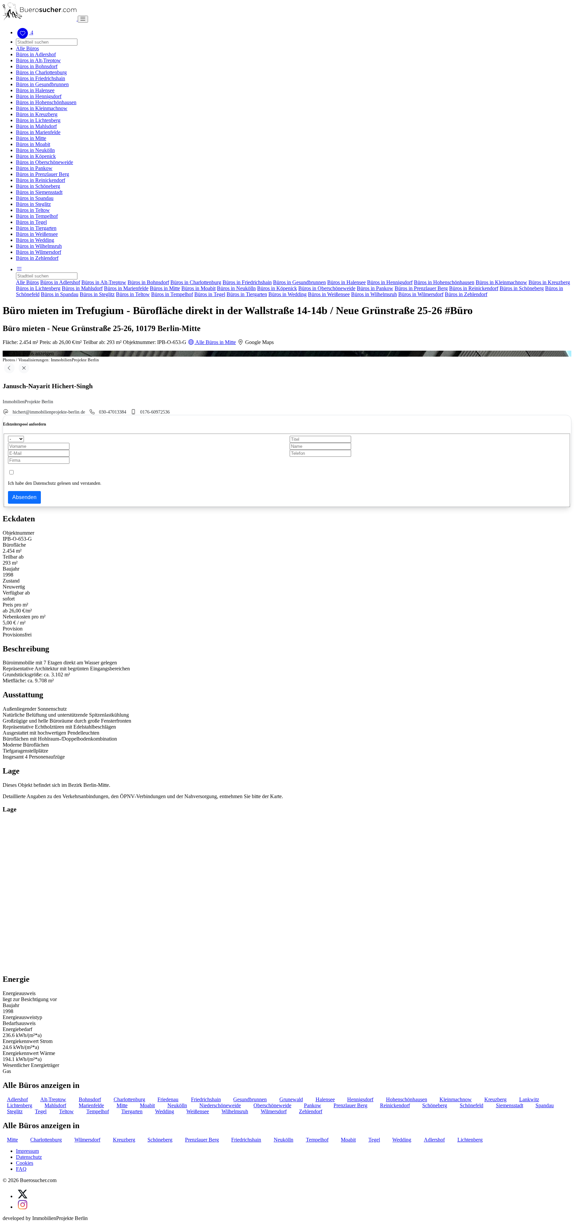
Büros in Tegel (31, 222)
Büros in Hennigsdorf (38, 96)
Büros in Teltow (33, 210)
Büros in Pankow (34, 168)
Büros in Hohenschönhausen (46, 102)
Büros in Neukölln (35, 150)
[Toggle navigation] (83, 19)
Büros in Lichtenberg (38, 120)
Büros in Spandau (34, 198)
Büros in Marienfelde (38, 132)
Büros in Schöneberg (38, 186)
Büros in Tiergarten (36, 228)
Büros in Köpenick (36, 156)
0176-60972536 (155, 412)
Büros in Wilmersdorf (38, 252)
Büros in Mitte (31, 138)
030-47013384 (112, 412)
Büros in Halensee (35, 90)
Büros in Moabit (33, 144)
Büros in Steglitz (33, 204)
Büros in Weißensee (37, 234)
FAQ (21, 1169)
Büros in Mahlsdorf (36, 126)
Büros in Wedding (35, 240)
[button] (19, 269)
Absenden (24, 497)
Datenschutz (29, 1157)
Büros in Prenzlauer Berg (42, 174)
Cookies (24, 1163)
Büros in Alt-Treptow (38, 60)
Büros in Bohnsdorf (36, 66)
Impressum (27, 1151)
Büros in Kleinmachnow (41, 108)
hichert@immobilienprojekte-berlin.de (49, 412)
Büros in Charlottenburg (41, 72)
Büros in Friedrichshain (40, 78)
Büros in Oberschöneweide (44, 162)
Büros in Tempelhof (37, 216)
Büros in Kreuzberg (36, 114)
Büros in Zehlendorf (37, 258)
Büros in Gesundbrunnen (42, 84)
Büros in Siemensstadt (39, 192)
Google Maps (259, 342)
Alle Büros (27, 48)
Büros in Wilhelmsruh (39, 246)
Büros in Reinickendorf (40, 180)
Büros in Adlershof (36, 54)
